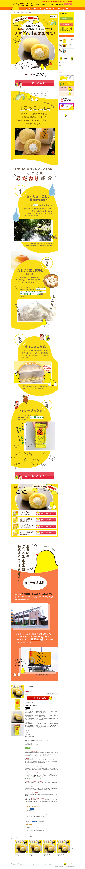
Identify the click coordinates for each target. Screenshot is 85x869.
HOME (28, 9)
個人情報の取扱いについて (36, 864)
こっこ (24, 12)
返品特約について (29, 702)
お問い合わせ (48, 864)
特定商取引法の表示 (24, 864)
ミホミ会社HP (68, 864)
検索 (60, 72)
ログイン (52, 4)
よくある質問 (57, 9)
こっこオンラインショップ (32, 5)
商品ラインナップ (36, 9)
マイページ (59, 4)
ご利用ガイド (47, 9)
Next (72, 848)
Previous (12, 849)
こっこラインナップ (18, 12)
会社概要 (14, 864)
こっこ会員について (66, 9)
